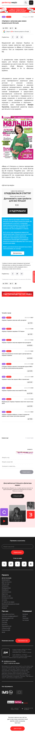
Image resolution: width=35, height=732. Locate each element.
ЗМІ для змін (5, 584)
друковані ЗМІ (17, 288)
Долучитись (17, 253)
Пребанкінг (5, 586)
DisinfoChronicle (6, 592)
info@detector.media (10, 661)
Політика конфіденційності (10, 616)
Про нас (5, 611)
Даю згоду (17, 728)
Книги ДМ (5, 620)
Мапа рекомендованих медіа (10, 604)
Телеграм (25, 618)
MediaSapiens (6, 580)
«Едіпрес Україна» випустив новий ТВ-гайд (14, 390)
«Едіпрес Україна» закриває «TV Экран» (13, 331)
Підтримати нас (6, 626)
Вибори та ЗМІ (6, 596)
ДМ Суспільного (6, 582)
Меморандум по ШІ (7, 618)
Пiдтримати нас (23, 641)
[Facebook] (12, 37)
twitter (24, 616)
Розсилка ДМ (6, 630)
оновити (29, 449)
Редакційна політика (8, 614)
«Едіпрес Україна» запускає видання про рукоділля (16, 342)
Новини (9, 17)
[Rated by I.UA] (25, 703)
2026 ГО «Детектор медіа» (12, 663)
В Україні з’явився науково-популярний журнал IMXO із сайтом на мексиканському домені (17, 367)
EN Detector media (7, 598)
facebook (25, 614)
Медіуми (4, 608)
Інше (4, 17)
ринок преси (7, 288)
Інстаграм (26, 620)
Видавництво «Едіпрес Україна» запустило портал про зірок (17, 402)
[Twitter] (17, 37)
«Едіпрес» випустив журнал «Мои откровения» (15, 379)
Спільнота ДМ (17, 496)
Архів (3, 632)
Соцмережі (27, 611)
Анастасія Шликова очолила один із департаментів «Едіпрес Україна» (16, 354)
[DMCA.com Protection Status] (10, 703)
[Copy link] (21, 37)
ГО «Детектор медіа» (8, 602)
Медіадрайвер (6, 588)
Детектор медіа (6, 578)
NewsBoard (5, 590)
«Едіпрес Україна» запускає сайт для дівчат (14, 320)
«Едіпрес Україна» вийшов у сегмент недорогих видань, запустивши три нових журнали (15, 415)
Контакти (5, 624)
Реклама (4, 622)
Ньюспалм (5, 606)
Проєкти (5, 575)
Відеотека (5, 594)
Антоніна (4, 600)
